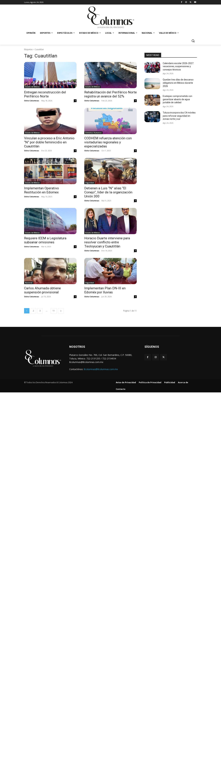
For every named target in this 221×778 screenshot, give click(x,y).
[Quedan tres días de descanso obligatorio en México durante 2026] (152, 83)
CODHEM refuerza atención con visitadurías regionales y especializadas (108, 142)
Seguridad (89, 183)
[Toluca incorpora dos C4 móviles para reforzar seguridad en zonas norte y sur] (152, 116)
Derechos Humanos (93, 133)
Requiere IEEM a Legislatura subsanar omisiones (45, 240)
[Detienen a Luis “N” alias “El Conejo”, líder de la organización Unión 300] (110, 171)
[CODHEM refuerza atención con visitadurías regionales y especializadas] (110, 121)
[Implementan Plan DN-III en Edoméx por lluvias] (110, 271)
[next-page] (61, 310)
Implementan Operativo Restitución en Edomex (41, 190)
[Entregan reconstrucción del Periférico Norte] (50, 75)
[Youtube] (195, 2)
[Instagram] (186, 2)
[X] (190, 2)
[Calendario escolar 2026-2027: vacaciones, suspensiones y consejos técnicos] (152, 67)
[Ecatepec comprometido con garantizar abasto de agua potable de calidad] (152, 100)
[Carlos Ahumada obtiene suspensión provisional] (50, 271)
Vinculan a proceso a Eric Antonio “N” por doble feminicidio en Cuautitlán (49, 142)
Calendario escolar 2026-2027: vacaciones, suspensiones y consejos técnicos (178, 66)
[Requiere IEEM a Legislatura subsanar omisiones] (50, 221)
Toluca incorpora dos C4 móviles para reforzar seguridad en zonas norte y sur (179, 115)
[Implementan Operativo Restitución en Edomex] (50, 171)
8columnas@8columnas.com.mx (101, 369)
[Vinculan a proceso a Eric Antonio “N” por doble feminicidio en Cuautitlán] (50, 121)
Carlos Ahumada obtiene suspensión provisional (42, 290)
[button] (193, 41)
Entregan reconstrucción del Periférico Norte (45, 94)
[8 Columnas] (110, 17)
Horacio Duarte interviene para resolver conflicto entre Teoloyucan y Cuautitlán (107, 242)
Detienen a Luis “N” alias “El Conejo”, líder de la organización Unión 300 (108, 192)
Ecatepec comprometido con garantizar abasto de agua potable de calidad (177, 99)
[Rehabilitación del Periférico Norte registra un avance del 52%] (110, 75)
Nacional (28, 283)
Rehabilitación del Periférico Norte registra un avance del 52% (110, 94)
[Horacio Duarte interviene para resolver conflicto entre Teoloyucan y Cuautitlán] (110, 221)
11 (54, 310)
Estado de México (32, 87)
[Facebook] (181, 2)
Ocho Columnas (31, 100)
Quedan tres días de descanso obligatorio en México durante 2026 (178, 82)
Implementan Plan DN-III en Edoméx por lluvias (105, 290)
